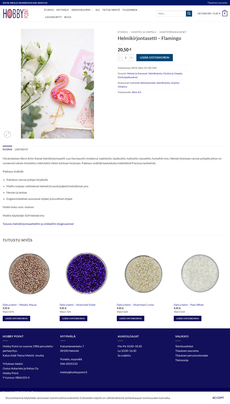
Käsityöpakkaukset (173, 32)
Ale (97, 9)
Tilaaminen (129, 9)
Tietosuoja (181, 360)
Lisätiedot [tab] (21, 149)
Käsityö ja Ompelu (143, 32)
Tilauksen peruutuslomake (191, 355)
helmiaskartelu (148, 82)
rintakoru (122, 86)
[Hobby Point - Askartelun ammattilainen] (21, 13)
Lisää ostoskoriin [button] (16, 318)
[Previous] (3, 287)
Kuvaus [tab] (7, 149)
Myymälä (62, 9)
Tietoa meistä (111, 9)
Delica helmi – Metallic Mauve (19, 304)
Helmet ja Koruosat (137, 73)
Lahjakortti (53, 17)
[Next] (227, 287)
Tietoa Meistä (25, 355)
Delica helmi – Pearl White (189, 304)
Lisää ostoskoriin (154, 57)
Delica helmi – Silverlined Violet (77, 304)
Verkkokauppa (81, 9)
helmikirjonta (163, 82)
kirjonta (175, 82)
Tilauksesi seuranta (217, 2)
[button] (212, 14)
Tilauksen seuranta (187, 350)
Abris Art (136, 92)
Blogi (67, 17)
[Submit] (189, 14)
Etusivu (49, 9)
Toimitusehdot (184, 346)
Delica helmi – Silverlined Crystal (135, 304)
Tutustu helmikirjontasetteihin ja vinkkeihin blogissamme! (38, 223)
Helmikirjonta (155, 73)
